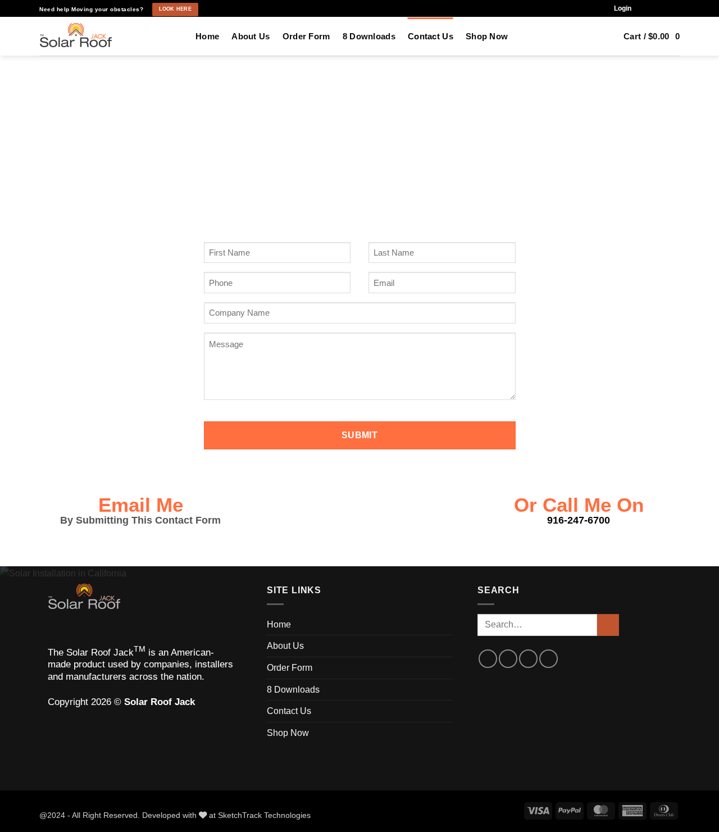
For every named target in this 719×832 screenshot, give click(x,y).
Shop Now (487, 36)
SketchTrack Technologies (264, 815)
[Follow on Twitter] (528, 658)
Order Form (306, 36)
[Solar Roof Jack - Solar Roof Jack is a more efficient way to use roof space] (109, 36)
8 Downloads (369, 36)
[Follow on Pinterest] (674, 8)
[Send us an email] (664, 8)
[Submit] (608, 625)
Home (207, 36)
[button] (622, 9)
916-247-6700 (578, 520)
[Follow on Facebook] (644, 8)
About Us (250, 36)
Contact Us (430, 36)
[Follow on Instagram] (654, 8)
